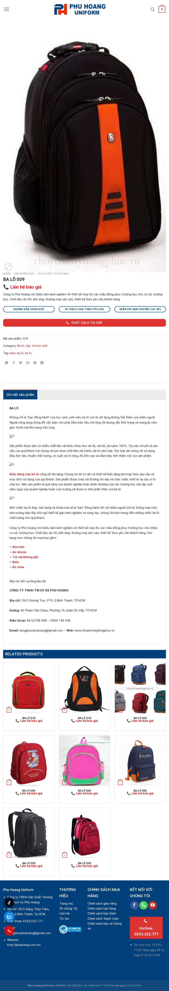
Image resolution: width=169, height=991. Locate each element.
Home (7, 273)
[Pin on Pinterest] (35, 363)
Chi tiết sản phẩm (20, 395)
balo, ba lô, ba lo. (21, 353)
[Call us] (143, 905)
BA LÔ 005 (28, 790)
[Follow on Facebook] (134, 905)
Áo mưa (18, 567)
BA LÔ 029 (140, 718)
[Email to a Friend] (28, 363)
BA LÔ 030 (84, 863)
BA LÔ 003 (84, 790)
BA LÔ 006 (140, 790)
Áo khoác (19, 552)
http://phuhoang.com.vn (23, 945)
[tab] (20, 395)
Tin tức (64, 919)
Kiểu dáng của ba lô (24, 474)
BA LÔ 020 (28, 863)
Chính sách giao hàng (102, 903)
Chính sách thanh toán (103, 919)
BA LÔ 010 (28, 718)
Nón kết (18, 547)
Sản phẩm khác (24, 273)
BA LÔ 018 (84, 718)
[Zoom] (8, 267)
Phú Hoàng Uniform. (41, 985)
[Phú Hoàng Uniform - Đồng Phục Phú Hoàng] (84, 9)
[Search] (152, 9)
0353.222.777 (33, 921)
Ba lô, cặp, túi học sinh (54, 273)
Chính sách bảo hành (102, 913)
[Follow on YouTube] (153, 905)
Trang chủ (66, 903)
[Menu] (6, 9)
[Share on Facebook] (14, 363)
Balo (15, 562)
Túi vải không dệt (25, 557)
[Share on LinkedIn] (42, 363)
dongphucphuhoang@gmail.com (29, 933)
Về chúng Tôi (68, 908)
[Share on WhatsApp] (7, 363)
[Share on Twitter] (21, 363)
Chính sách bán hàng (102, 908)
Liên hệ (64, 913)
